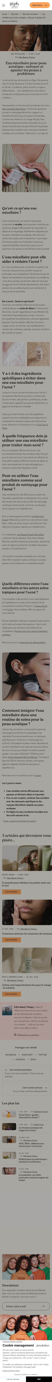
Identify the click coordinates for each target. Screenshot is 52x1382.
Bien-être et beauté (30, 14)
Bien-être (14, 14)
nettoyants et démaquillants (32, 642)
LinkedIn (20, 1059)
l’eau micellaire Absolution (14, 108)
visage (38, 775)
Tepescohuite (41, 606)
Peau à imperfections (12, 977)
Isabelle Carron (39, 1124)
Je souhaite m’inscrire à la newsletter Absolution (24, 1312)
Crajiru (10, 609)
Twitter (42, 1054)
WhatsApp (27, 1054)
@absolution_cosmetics (28, 1034)
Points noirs (8, 875)
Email (34, 1059)
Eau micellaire (18, 54)
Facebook (10, 1054)
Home (4, 14)
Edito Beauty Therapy (27, 57)
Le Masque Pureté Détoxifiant (30, 534)
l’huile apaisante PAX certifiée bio (23, 757)
